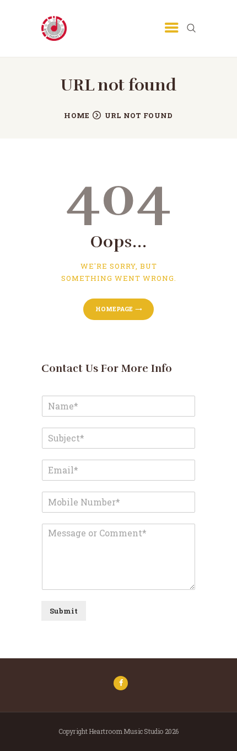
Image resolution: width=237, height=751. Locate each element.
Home (76, 115)
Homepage (114, 309)
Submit (64, 611)
